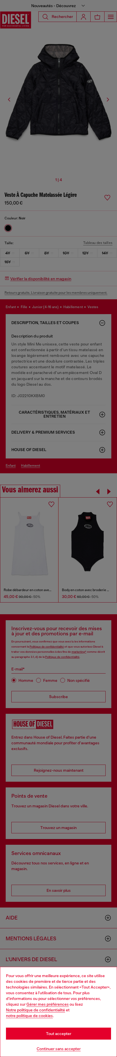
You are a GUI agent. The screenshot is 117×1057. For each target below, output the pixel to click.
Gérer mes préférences (47, 1004)
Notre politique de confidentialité (35, 1010)
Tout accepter (58, 1033)
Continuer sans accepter (59, 1048)
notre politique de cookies (29, 1015)
